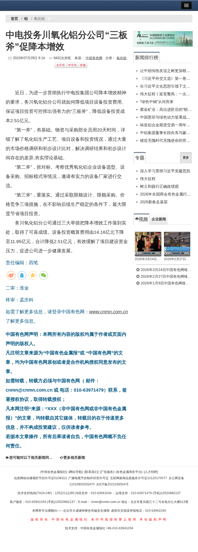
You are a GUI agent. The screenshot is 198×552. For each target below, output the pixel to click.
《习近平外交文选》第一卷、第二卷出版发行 (166, 78)
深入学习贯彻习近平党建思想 (165, 171)
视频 (143, 219)
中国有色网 (94, 58)
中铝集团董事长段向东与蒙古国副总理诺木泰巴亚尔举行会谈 (166, 132)
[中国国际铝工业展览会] (163, 39)
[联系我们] (91, 472)
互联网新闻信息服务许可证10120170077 (138, 478)
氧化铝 (122, 58)
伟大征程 (147, 178)
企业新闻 (159, 219)
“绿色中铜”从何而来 (157, 101)
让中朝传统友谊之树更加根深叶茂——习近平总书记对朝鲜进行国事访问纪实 (166, 70)
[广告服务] (107, 472)
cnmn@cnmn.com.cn (106, 502)
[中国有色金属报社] (53, 472)
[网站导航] (75, 472)
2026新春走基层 (154, 202)
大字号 (60, 65)
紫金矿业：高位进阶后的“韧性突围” (166, 109)
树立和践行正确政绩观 (159, 186)
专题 (139, 157)
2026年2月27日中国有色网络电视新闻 (177, 259)
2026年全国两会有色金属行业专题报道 (166, 194)
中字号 (72, 65)
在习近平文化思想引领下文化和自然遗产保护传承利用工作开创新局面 (166, 86)
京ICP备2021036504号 (112, 484)
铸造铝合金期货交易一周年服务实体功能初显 (166, 125)
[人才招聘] (151, 472)
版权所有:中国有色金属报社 (60, 519)
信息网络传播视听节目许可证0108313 (40, 478)
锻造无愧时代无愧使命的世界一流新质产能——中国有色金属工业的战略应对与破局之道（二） (166, 140)
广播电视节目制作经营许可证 (88, 478)
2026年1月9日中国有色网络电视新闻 (166, 283)
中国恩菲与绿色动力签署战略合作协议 (166, 117)
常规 (83, 65)
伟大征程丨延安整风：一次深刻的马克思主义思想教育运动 (166, 94)
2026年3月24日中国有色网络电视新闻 (148, 259)
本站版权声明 (154, 519)
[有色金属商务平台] (129, 472)
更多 (186, 157)
